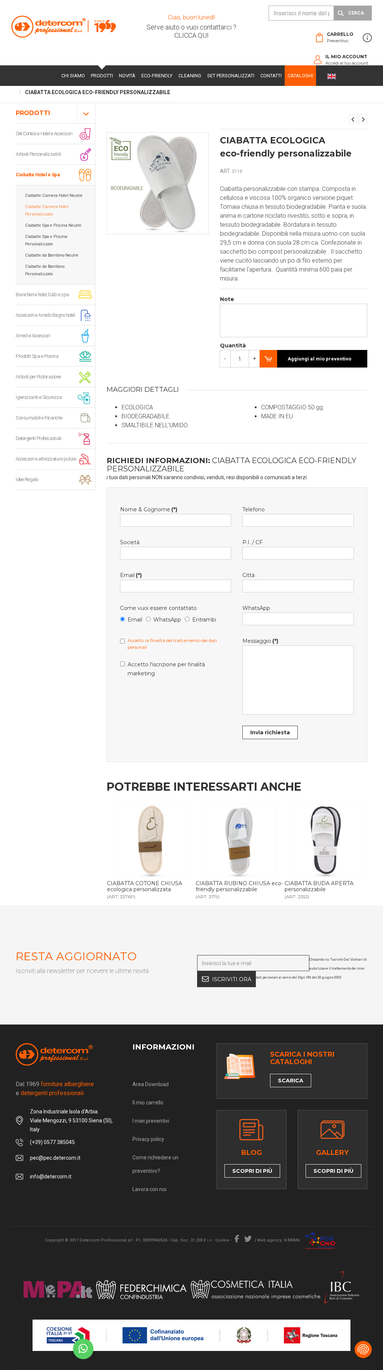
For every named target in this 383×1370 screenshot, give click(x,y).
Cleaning (189, 75)
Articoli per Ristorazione (38, 376)
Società (130, 542)
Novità (127, 75)
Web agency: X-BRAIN (278, 1240)
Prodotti (102, 75)
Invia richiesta (270, 732)
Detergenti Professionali (38, 438)
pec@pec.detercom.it (55, 1158)
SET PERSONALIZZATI (230, 75)
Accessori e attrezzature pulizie (46, 459)
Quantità (233, 345)
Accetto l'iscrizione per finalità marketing (166, 669)
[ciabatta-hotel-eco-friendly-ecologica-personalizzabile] (239, 840)
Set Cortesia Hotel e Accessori (44, 133)
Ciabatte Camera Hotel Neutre (54, 195)
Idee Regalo (27, 479)
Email (131, 575)
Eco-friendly (156, 75)
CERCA (356, 13)
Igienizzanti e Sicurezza (39, 397)
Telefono (253, 509)
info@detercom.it (50, 1177)
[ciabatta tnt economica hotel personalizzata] (328, 840)
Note (227, 299)
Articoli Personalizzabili (38, 154)
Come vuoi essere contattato (158, 608)
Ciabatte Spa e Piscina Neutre (53, 225)
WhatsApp (167, 619)
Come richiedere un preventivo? (155, 1164)
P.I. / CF (252, 542)
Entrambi (204, 619)
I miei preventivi (150, 1121)
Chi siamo (73, 75)
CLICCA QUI (191, 35)
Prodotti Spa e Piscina (37, 356)
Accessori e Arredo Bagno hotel (45, 315)
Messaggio (260, 641)
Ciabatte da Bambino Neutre (52, 255)
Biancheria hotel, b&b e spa (42, 294)
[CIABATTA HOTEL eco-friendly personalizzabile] (363, 119)
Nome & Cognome (148, 509)
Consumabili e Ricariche (39, 418)
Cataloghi (300, 75)
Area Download (150, 1084)
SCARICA (290, 1080)
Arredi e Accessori (33, 335)
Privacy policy (148, 1139)
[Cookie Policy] (363, 1349)
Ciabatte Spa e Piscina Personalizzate (46, 240)
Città (248, 575)
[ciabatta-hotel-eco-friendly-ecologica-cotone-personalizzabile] (151, 840)
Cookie (222, 1240)
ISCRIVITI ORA (231, 979)
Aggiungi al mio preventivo (319, 359)
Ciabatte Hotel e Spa (38, 174)
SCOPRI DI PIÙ (252, 1171)
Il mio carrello (147, 1103)
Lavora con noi (149, 1189)
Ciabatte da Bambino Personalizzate (44, 270)
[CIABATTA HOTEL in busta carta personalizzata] (353, 119)
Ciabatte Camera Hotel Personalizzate (46, 210)
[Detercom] (63, 26)
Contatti (271, 75)
